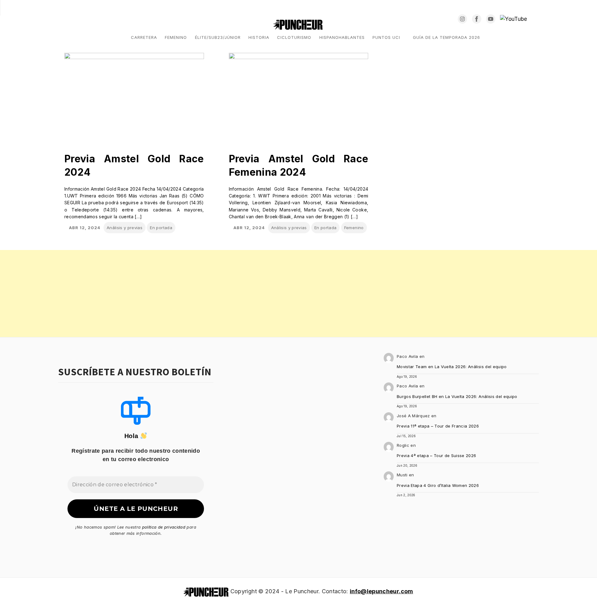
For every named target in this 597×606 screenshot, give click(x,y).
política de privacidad (163, 527)
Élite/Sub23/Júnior (218, 37)
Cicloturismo (294, 37)
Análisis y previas (124, 227)
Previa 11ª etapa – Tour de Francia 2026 (438, 425)
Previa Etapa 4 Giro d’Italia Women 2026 (438, 485)
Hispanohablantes (342, 37)
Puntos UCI (386, 37)
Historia (258, 37)
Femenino (176, 37)
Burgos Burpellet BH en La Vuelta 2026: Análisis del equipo (457, 396)
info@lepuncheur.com (381, 591)
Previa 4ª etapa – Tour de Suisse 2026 (436, 455)
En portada (161, 227)
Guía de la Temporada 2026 (446, 37)
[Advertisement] (186, 293)
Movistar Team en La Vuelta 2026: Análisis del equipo (452, 366)
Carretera (144, 37)
